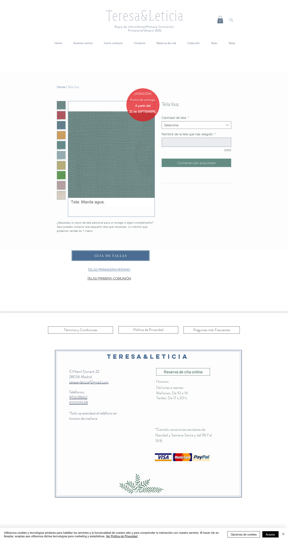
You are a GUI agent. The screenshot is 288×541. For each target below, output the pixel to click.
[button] (220, 19)
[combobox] (196, 125)
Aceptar (270, 534)
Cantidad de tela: (175, 118)
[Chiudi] (283, 534)
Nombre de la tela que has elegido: (189, 134)
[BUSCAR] (231, 20)
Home (61, 87)
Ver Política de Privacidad (122, 536)
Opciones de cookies (244, 534)
